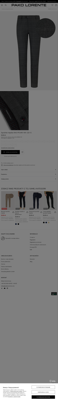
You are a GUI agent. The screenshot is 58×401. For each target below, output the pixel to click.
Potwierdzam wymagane (43, 387)
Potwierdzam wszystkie (43, 397)
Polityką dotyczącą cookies (16, 391)
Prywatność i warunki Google (14, 396)
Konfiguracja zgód (43, 392)
